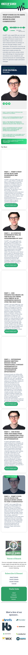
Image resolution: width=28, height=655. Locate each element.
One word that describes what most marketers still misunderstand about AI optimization (14, 135)
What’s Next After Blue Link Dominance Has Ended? (13, 113)
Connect (13, 599)
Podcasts (14, 595)
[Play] (5, 29)
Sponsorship (13, 597)
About (14, 593)
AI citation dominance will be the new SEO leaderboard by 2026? (13, 117)
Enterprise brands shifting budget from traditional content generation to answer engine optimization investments (12, 129)
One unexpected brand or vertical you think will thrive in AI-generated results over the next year (13, 123)
